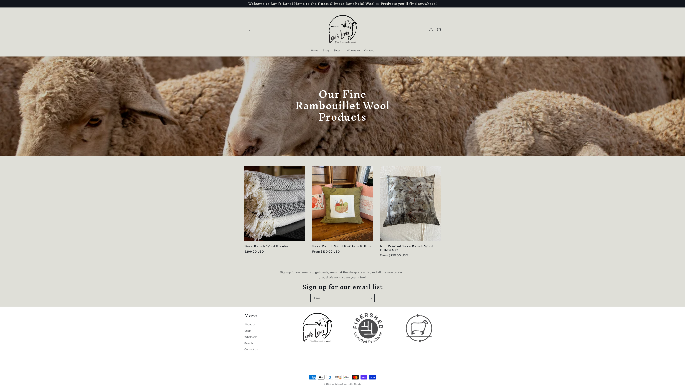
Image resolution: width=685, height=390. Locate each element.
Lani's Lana (337, 384)
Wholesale (250, 336)
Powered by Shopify (351, 384)
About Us (250, 324)
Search (248, 343)
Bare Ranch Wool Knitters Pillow (341, 246)
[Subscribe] (370, 298)
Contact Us (251, 349)
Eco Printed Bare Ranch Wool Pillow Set (406, 248)
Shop (247, 330)
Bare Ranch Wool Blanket (267, 246)
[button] (248, 29)
